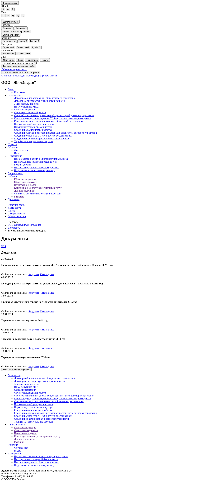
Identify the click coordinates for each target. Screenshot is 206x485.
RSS (3, 246)
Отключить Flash (11, 35)
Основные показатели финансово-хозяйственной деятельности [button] (49, 121)
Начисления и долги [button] (25, 185)
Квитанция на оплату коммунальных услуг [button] (38, 187)
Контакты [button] (19, 92)
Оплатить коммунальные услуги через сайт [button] (38, 193)
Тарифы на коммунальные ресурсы (27, 230)
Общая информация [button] (25, 109)
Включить (7, 28)
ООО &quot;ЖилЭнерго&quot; (24, 224)
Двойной (36, 47)
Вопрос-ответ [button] (15, 173)
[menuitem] (106, 91)
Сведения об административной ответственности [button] (41, 138)
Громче (44, 60)
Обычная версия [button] (17, 216)
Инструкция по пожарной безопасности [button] (36, 161)
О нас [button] (11, 89)
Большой (34, 41)
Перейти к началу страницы (16, 369)
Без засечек (8, 53)
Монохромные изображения (16, 31)
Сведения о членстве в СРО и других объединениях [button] (43, 135)
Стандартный (9, 41)
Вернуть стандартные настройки (19, 66)
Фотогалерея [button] (21, 150)
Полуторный (23, 47)
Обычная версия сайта (14, 69)
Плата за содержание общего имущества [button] (36, 167)
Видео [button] (17, 153)
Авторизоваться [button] (16, 213)
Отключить (20, 28)
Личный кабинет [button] (17, 424)
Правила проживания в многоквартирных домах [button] (41, 158)
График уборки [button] (22, 164)
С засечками (24, 53)
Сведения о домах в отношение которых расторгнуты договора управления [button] (55, 132)
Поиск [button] (11, 210)
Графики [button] (19, 196)
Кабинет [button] (12, 176)
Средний (23, 41)
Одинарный (8, 47)
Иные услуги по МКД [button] (26, 106)
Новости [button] (12, 144)
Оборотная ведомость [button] (26, 182)
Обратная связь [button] (16, 204)
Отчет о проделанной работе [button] (30, 112)
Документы (14, 227)
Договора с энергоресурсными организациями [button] (40, 100)
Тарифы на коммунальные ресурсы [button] (33, 141)
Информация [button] (15, 156)
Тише (20, 60)
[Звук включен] (2, 19)
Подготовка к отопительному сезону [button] (34, 170)
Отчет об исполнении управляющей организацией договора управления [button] (54, 115)
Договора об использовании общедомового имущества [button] (44, 98)
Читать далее (47, 274)
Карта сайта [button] (14, 207)
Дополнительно (10, 22)
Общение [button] (13, 147)
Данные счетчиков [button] (24, 190)
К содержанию (10, 3)
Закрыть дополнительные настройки (21, 72)
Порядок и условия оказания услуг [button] (33, 127)
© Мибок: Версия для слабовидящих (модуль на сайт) (30, 75)
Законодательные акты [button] (26, 103)
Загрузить (33, 274)
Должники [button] (13, 199)
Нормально (32, 60)
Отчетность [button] (14, 95)
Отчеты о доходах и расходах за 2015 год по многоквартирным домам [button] (52, 118)
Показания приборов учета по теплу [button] (34, 124)
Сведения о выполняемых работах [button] (33, 129)
